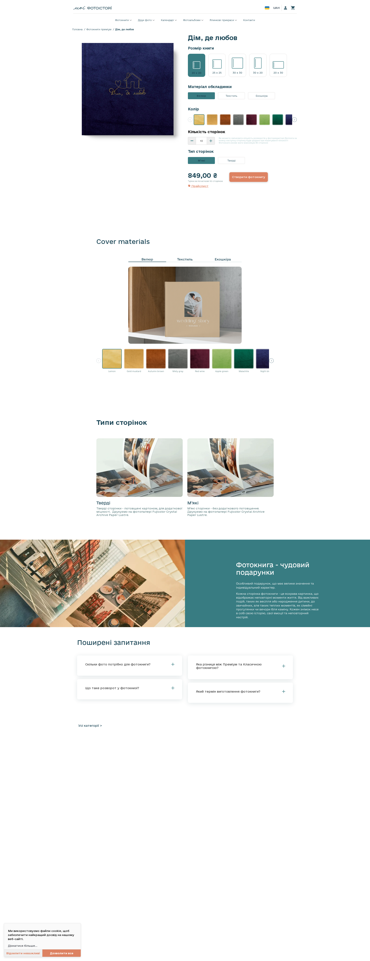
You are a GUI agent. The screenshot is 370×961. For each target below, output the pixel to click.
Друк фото (145, 20)
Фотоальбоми (191, 20)
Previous (190, 119)
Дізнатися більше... (22, 945)
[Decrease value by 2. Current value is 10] (192, 140)
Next (294, 119)
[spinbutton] (201, 140)
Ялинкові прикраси (222, 20)
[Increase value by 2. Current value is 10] (211, 140)
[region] (127, 88)
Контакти (249, 20)
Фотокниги (122, 20)
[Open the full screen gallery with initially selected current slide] (127, 88)
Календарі (167, 20)
